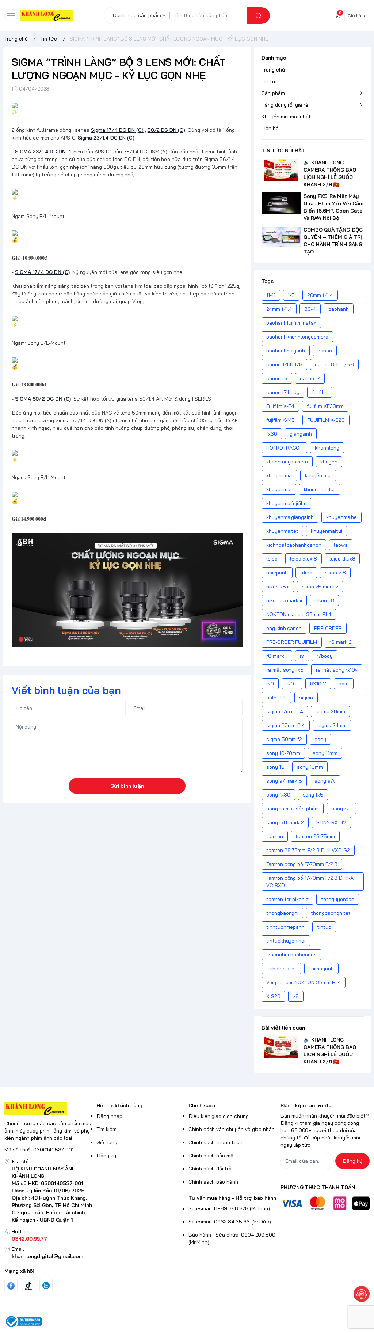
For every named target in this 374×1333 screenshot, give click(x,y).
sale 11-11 (276, 697)
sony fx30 (278, 794)
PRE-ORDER (328, 628)
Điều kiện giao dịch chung (218, 1116)
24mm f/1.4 (279, 309)
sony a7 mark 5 (284, 781)
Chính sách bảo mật (212, 1155)
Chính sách (201, 1105)
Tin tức (270, 81)
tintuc (324, 927)
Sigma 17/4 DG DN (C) (117, 130)
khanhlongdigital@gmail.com (47, 1256)
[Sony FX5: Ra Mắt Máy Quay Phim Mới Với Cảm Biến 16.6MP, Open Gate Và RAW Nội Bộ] (281, 203)
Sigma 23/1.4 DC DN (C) (106, 137)
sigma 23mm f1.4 (285, 725)
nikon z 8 (335, 572)
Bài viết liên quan (283, 1027)
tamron (274, 836)
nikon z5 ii (277, 586)
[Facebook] (11, 1286)
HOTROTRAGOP (284, 447)
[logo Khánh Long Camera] (49, 1108)
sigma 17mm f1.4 (284, 711)
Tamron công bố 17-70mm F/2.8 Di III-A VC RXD (310, 882)
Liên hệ (270, 128)
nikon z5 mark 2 (320, 586)
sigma (306, 697)
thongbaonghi (282, 913)
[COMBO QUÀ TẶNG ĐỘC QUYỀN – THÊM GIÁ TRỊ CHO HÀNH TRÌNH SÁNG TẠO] (281, 237)
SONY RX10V (331, 822)
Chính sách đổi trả (210, 1168)
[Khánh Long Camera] (46, 15)
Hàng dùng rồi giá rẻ (285, 105)
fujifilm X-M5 (280, 420)
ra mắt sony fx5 (285, 669)
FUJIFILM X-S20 (325, 420)
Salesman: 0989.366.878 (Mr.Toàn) (229, 1208)
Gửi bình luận (127, 786)
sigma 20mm (330, 711)
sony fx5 (313, 794)
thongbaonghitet (330, 913)
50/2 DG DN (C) (166, 130)
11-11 (270, 295)
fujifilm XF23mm (325, 406)
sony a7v (325, 781)
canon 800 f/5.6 (334, 364)
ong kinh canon (284, 628)
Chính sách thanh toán (215, 1142)
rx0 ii (292, 683)
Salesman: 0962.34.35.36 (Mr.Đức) (229, 1221)
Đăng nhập (109, 1116)
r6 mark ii (276, 656)
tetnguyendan (337, 899)
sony (320, 739)
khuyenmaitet (282, 531)
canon (324, 350)
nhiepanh (277, 572)
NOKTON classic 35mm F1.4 (298, 614)
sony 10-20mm (283, 753)
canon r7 (310, 378)
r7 (302, 656)
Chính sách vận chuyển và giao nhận (231, 1129)
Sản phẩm (273, 93)
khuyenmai (278, 489)
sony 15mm (310, 767)
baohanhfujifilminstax (291, 323)
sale (344, 683)
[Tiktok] (28, 1285)
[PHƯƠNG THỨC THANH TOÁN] (325, 1203)
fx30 (271, 434)
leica (272, 558)
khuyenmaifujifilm (286, 503)
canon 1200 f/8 (284, 364)
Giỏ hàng (106, 1142)
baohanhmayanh (285, 350)
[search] (258, 15)
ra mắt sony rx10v (337, 669)
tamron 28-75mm (315, 836)
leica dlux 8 (303, 558)
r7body (325, 656)
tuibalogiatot (281, 968)
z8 (296, 996)
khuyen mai (279, 475)
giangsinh (301, 434)
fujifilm (319, 392)
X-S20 (273, 996)
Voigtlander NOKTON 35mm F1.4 (303, 982)
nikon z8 (324, 600)
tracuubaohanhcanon (291, 954)
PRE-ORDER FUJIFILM (291, 642)
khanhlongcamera (287, 461)
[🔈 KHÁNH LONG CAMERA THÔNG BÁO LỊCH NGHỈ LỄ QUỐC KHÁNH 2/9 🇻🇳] (281, 170)
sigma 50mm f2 (284, 739)
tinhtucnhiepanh (285, 927)
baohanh (338, 309)
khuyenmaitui (326, 531)
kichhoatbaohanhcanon (293, 545)
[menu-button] (11, 15)
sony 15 (275, 767)
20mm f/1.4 (320, 295)
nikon (306, 572)
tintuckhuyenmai (285, 940)
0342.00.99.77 (29, 1238)
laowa (341, 545)
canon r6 (276, 378)
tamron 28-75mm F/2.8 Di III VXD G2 (308, 850)
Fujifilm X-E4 (280, 406)
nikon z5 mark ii (284, 600)
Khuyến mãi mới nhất (286, 116)
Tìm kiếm (106, 1129)
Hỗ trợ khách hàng (119, 1105)
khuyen (328, 461)
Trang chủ (273, 69)
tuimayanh (321, 968)
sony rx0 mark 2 (285, 822)
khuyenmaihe (341, 517)
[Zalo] (46, 1285)
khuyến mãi (318, 475)
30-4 (310, 309)
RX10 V (318, 683)
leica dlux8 (342, 558)
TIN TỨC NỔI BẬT (283, 150)
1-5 (291, 295)
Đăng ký (106, 1155)
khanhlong (327, 447)
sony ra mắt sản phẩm (292, 808)
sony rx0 (341, 808)
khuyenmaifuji (320, 489)
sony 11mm (325, 753)
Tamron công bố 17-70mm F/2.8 (301, 864)
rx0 (270, 683)
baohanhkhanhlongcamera (297, 336)
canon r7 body (282, 392)
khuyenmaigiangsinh (290, 517)
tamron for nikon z (287, 899)
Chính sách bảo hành (213, 1182)
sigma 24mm (331, 725)
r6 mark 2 (340, 642)
